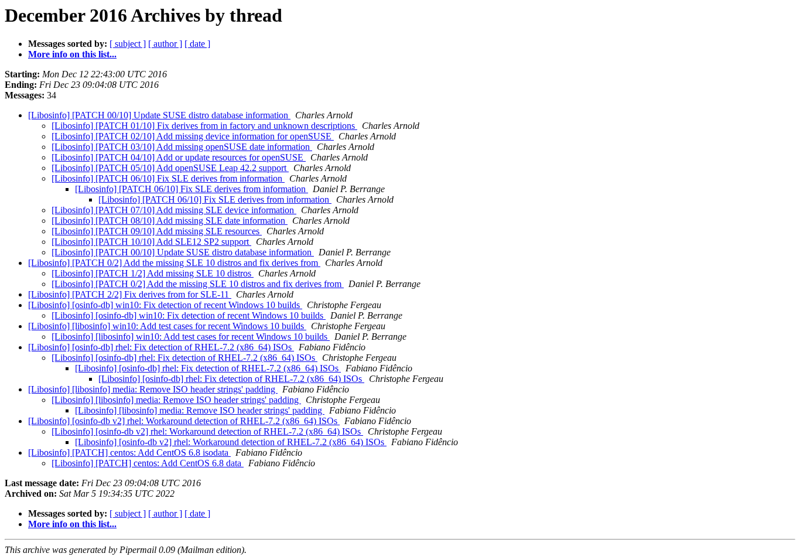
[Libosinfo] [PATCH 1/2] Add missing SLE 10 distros (153, 273)
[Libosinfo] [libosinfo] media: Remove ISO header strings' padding (153, 389)
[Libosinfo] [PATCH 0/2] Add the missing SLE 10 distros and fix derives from (174, 263)
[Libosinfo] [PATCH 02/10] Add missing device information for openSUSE (193, 136)
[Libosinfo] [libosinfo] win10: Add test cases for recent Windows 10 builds (167, 326)
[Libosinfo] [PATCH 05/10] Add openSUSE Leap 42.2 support (170, 168)
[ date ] (197, 44)
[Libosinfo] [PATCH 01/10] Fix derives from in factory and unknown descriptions (204, 126)
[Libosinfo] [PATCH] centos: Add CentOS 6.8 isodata (129, 452)
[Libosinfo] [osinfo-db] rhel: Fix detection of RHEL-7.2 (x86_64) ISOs (161, 347)
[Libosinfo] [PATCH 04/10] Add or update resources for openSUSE (179, 157)
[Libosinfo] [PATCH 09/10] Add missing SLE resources (157, 231)
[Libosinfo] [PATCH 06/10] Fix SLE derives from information (168, 178)
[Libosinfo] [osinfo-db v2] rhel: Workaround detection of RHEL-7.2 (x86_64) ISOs (184, 421)
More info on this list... (72, 54)
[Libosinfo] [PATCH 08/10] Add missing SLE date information (170, 221)
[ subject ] (128, 44)
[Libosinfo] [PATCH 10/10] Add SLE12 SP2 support (151, 242)
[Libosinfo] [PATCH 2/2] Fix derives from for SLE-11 (129, 294)
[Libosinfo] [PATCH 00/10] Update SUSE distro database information (159, 115)
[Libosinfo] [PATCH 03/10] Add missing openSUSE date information (182, 147)
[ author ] (165, 44)
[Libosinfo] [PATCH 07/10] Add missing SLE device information (174, 210)
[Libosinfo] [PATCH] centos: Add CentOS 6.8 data (148, 463)
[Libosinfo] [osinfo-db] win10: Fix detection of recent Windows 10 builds (165, 305)
